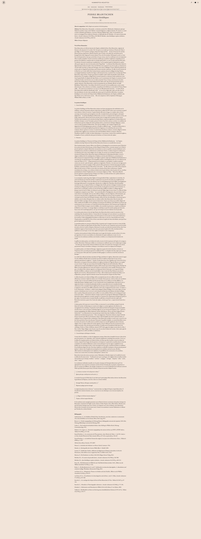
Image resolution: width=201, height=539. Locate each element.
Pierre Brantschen (101, 6)
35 (82, 359)
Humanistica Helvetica (100, 2)
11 (115, 140)
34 (77, 359)
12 (87, 160)
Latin (93, 9)
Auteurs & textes (94, 6)
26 (93, 314)
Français (98, 9)
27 (89, 356)
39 (95, 395)
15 (123, 182)
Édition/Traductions (114, 9)
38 (93, 388)
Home (89, 6)
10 (111, 125)
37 (98, 382)
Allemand (104, 9)
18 (79, 253)
